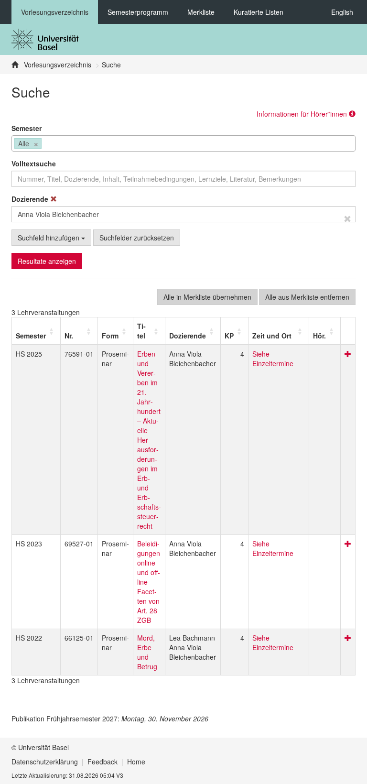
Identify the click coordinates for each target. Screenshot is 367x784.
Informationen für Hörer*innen (303, 114)
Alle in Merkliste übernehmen (207, 297)
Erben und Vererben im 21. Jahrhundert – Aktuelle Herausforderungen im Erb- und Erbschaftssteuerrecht (149, 440)
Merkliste (201, 12)
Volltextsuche (33, 163)
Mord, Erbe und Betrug (147, 652)
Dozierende (30, 199)
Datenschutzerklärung (44, 761)
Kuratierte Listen (258, 12)
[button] (31, 335)
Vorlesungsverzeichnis (54, 12)
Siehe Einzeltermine (272, 358)
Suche (111, 64)
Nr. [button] (69, 335)
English (342, 12)
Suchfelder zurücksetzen (136, 237)
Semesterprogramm (138, 12)
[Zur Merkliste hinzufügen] (348, 354)
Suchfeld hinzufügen (49, 237)
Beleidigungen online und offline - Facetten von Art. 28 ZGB (148, 582)
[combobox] (183, 143)
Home (136, 761)
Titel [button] (141, 330)
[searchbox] (46, 144)
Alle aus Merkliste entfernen (307, 297)
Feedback (102, 761)
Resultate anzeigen (47, 261)
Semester (26, 128)
